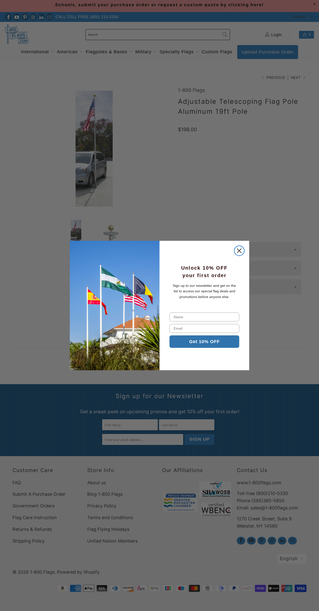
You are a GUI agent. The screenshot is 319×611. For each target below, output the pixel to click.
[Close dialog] (239, 251)
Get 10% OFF (204, 341)
